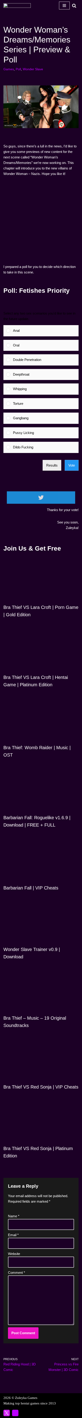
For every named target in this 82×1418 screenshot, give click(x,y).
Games (8, 69)
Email (13, 1235)
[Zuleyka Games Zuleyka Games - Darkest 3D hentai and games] (17, 5)
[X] (6, 1413)
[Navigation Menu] (64, 5)
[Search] (74, 5)
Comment (16, 1273)
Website (14, 1254)
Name (13, 1216)
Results (52, 465)
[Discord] (15, 1413)
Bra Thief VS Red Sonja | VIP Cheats (40, 1086)
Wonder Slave (33, 69)
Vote (71, 465)
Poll (18, 69)
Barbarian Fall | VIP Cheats (30, 887)
